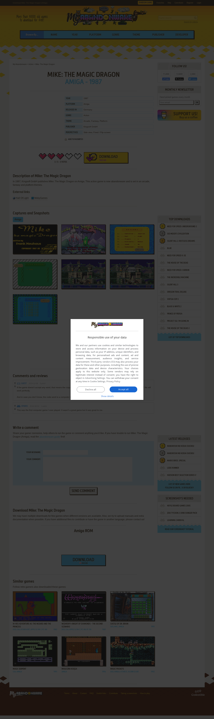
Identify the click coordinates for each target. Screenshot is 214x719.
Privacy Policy (113, 381)
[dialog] (107, 359)
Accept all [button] (123, 389)
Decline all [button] (90, 389)
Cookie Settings (97, 381)
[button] (107, 396)
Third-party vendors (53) (103, 361)
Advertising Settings (95, 378)
